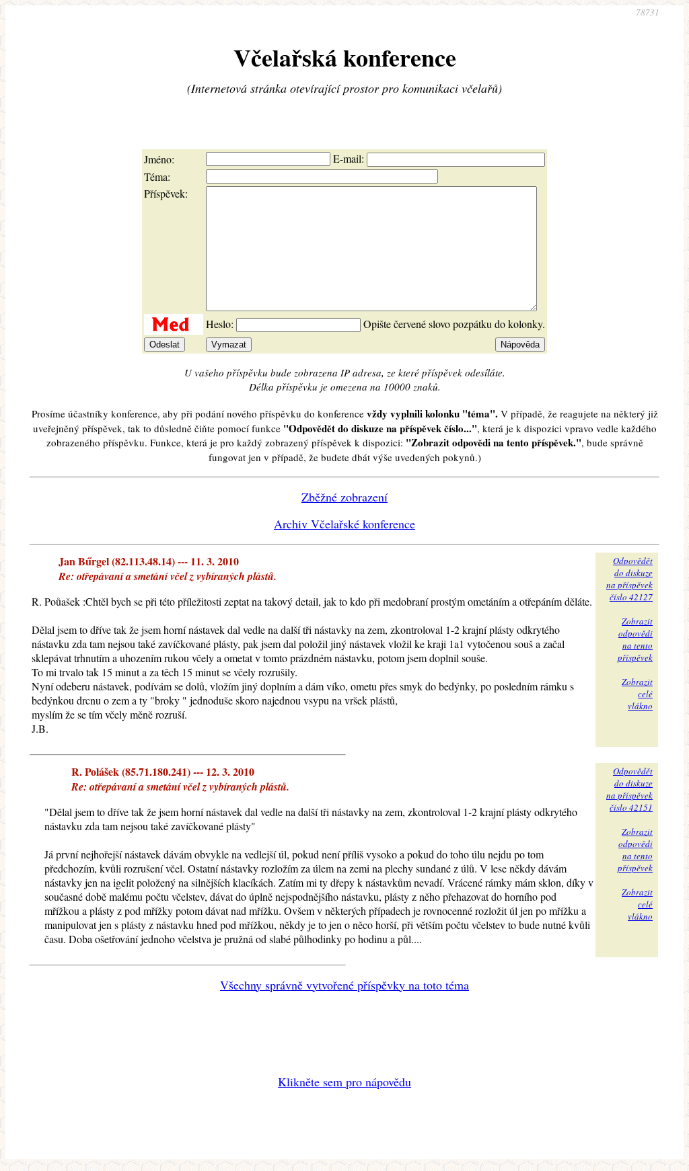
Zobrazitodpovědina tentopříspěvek (635, 639)
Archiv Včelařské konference (344, 524)
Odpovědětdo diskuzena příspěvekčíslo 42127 (629, 579)
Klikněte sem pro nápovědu (344, 1082)
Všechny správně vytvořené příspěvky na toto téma (344, 985)
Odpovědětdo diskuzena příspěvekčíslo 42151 (629, 789)
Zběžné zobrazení (344, 497)
